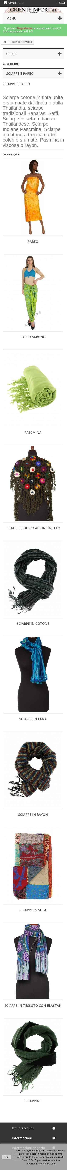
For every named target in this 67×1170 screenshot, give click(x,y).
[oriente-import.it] (33, 10)
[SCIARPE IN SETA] (33, 865)
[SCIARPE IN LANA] (33, 674)
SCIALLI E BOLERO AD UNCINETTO (33, 528)
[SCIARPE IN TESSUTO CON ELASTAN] (33, 961)
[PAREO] (33, 197)
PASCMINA (32, 432)
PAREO (33, 241)
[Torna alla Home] (4, 42)
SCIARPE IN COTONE (33, 623)
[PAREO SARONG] (33, 292)
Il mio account (23, 1128)
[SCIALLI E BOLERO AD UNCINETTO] (33, 483)
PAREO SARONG (33, 337)
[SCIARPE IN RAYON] (33, 770)
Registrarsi (24, 28)
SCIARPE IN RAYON (33, 814)
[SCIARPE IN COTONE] (33, 579)
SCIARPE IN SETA (33, 910)
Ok (6, 1156)
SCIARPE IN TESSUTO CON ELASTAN (33, 1005)
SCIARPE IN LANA (33, 719)
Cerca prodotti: (11, 64)
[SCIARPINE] (33, 1056)
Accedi (62, 3)
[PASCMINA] (33, 388)
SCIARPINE (33, 1101)
